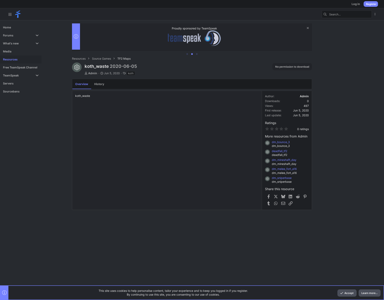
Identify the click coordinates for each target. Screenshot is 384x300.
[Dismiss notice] (307, 28)
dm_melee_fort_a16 (284, 169)
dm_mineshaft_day (284, 160)
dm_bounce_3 (281, 142)
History (99, 84)
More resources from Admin (286, 136)
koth (131, 73)
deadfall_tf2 (279, 151)
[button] (10, 14)
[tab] (187, 54)
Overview (81, 84)
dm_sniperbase (282, 178)
